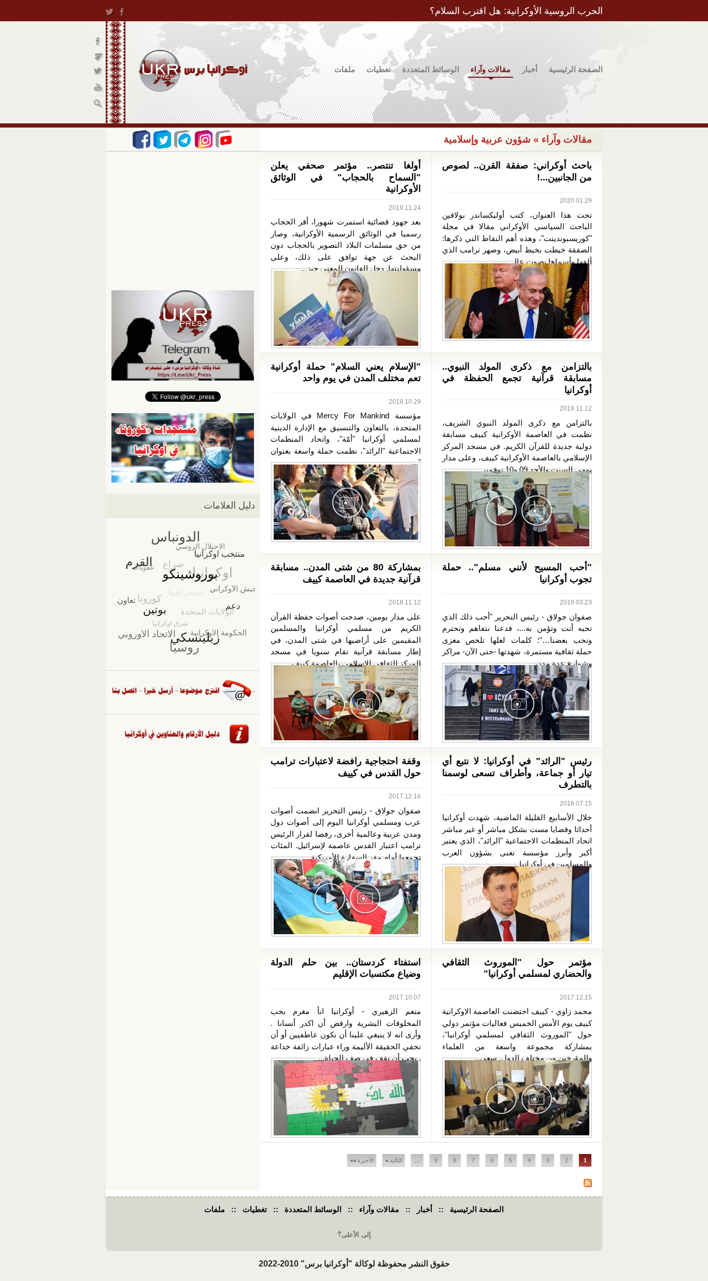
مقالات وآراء (491, 69)
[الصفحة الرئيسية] (193, 71)
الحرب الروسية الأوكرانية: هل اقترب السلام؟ (516, 11)
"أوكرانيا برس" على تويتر (98, 72)
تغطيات (378, 69)
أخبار (529, 69)
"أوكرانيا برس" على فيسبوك (98, 41)
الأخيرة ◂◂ (362, 1160)
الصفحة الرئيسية (576, 69)
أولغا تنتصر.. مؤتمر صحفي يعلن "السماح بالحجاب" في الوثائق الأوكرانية (346, 177)
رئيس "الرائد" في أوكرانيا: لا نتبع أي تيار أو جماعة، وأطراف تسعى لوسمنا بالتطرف (517, 773)
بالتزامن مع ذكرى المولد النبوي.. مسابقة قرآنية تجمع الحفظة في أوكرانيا (517, 378)
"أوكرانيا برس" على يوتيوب (98, 88)
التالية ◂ (393, 1160)
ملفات (344, 69)
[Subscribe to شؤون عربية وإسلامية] (588, 1184)
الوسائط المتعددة (430, 69)
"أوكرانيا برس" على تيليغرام (98, 57)
